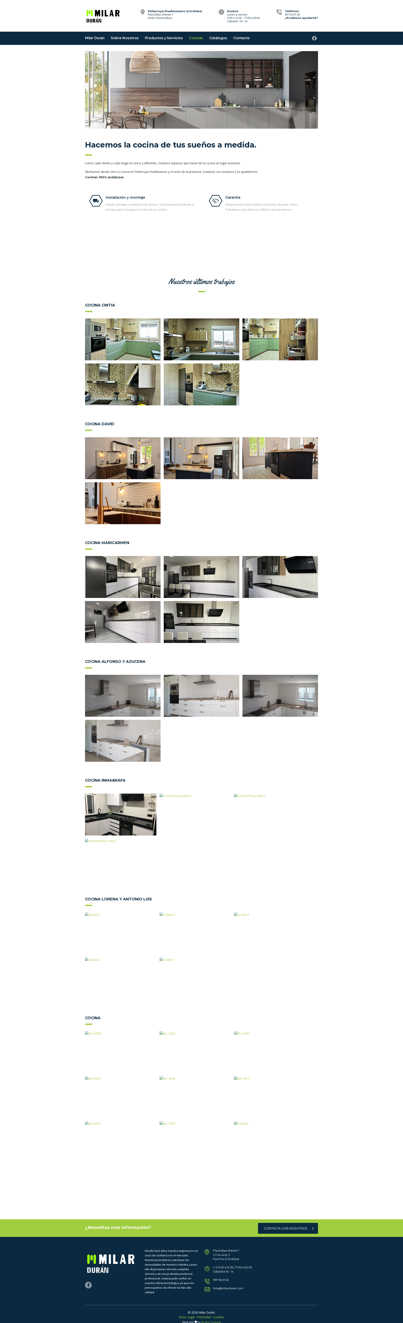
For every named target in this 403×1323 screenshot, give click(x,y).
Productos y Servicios (164, 38)
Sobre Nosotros (125, 38)
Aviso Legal (187, 1317)
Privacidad (204, 1317)
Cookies (218, 1317)
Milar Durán (95, 38)
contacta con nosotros (285, 1228)
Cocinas (196, 38)
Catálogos (218, 38)
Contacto (241, 38)
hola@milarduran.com (228, 1288)
